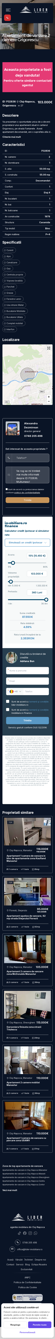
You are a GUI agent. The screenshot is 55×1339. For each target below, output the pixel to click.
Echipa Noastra (39, 1264)
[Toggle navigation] (8, 10)
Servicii (19, 1264)
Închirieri (29, 1259)
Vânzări (19, 1259)
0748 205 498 (33, 435)
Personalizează (27, 1332)
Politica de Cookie (27, 1287)
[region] (27, 374)
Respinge (15, 1325)
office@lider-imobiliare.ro (29, 1249)
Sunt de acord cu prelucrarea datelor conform (25, 491)
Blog (27, 1264)
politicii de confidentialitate (27, 492)
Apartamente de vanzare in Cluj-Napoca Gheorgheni (25, 1177)
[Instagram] (30, 1233)
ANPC (27, 1277)
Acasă (10, 1259)
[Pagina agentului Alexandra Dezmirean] (13, 428)
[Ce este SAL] (27, 1297)
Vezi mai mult (9, 1190)
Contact (10, 1264)
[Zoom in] (49, 397)
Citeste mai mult (11, 137)
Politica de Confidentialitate (27, 1282)
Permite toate (40, 1325)
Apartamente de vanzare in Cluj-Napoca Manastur (24, 1170)
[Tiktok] (19, 1233)
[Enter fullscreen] (49, 348)
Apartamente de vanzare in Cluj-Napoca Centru (23, 1181)
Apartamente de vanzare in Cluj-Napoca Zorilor (23, 1184)
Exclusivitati (26, 1269)
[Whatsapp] (35, 1233)
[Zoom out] (49, 401)
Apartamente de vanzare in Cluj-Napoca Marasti (23, 1174)
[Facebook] (25, 1233)
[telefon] (7, 17)
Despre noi (40, 1259)
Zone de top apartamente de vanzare (22, 1166)
